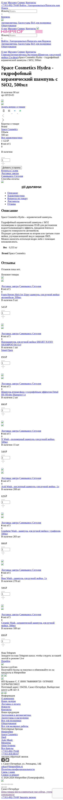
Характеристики (16, 195)
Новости (5, 706)
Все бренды (7, 748)
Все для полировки (11, 720)
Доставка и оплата (10, 704)
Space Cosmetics (9, 129)
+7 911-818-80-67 (10, 754)
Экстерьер (32, 54)
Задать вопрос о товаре (13, 107)
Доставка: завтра (10, 173)
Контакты (31, 2)
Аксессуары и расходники (15, 718)
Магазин (12, 2)
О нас (4, 2)
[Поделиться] (5, 784)
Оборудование (8, 25)
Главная (5, 54)
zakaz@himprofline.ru (12, 766)
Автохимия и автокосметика (16, 715)
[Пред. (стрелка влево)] (2, 787)
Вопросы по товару (17, 198)
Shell (3, 737)
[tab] (34, 193)
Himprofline (7, 731)
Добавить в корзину (11, 167)
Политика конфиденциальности (18, 769)
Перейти (5, 661)
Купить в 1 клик (9, 170)
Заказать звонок (27, 797)
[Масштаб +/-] (11, 784)
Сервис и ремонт (10, 775)
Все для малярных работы (14, 726)
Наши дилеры (8, 701)
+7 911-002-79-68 (10, 5)
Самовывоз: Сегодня (12, 176)
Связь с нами (8, 772)
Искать (5, 11)
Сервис (21, 2)
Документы (13, 201)
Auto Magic (7, 740)
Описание (12, 193)
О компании (7, 698)
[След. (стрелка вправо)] (5, 787)
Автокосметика (9, 22)
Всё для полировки (41, 22)
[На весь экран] (8, 784)
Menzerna (6, 742)
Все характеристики (11, 137)
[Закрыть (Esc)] (2, 784)
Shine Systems (8, 745)
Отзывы (11, 204)
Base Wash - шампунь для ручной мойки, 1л (24, 578)
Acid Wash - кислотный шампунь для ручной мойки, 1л (30, 486)
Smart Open (7, 350)
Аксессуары (24, 22)
